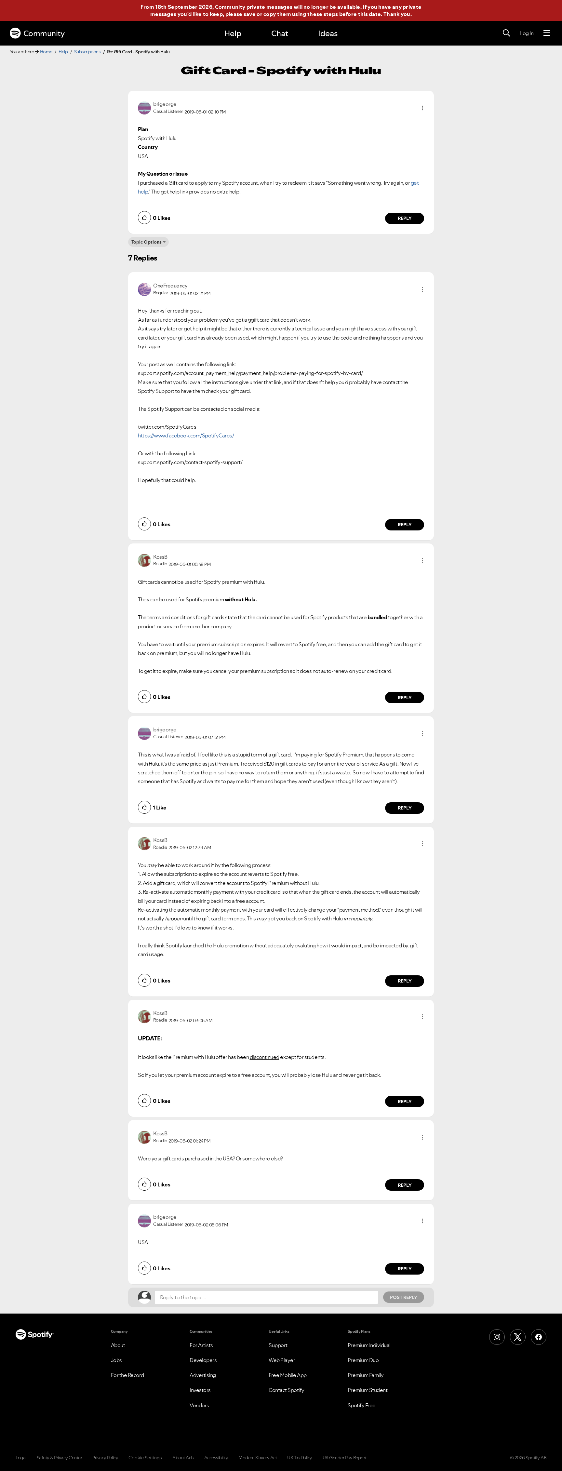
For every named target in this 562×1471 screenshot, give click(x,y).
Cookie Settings (145, 1458)
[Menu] (547, 33)
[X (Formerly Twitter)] (518, 1337)
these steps (322, 14)
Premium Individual (369, 1345)
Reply (405, 218)
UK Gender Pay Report (345, 1458)
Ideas (328, 33)
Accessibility (216, 1458)
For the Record (127, 1375)
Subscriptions (87, 51)
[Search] (506, 33)
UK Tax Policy (299, 1458)
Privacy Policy (105, 1458)
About (118, 1345)
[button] (422, 108)
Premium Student (368, 1390)
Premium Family (366, 1375)
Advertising (203, 1375)
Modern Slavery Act (257, 1458)
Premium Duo (363, 1360)
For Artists (201, 1345)
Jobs (116, 1360)
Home (46, 51)
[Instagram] (497, 1337)
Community (44, 33)
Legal (21, 1458)
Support (278, 1345)
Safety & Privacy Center (59, 1458)
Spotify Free (362, 1405)
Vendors (199, 1405)
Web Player (282, 1360)
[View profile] (144, 107)
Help (232, 33)
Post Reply (403, 1297)
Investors (200, 1390)
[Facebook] (538, 1337)
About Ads (183, 1458)
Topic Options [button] (146, 242)
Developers (203, 1360)
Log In (526, 33)
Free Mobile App (288, 1375)
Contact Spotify (286, 1390)
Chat (279, 33)
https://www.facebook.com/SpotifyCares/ (186, 435)
